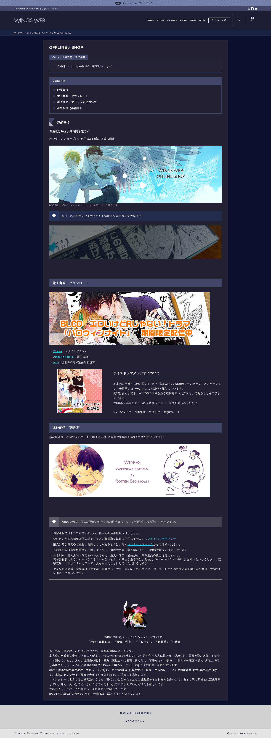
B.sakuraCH (219, 20)
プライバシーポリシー (161, 538)
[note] (252, 8)
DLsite (57, 351)
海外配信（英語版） (70, 108)
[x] (249, 8)
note (56, 362)
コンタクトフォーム (140, 544)
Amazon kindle (63, 356)
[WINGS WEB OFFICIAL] (29, 20)
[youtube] (256, 8)
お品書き (63, 89)
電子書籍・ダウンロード (72, 95)
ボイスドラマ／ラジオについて (77, 102)
